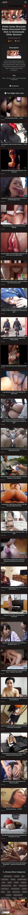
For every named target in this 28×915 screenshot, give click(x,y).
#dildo (14, 78)
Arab (9, 891)
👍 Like (10, 41)
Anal (23, 876)
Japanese (23, 882)
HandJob (24, 888)
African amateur (7, 876)
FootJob (16, 882)
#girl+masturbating (21, 78)
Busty (15, 885)
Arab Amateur (5, 879)
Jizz (7, 2)
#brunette (9, 78)
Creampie (8, 895)
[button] (25, 2)
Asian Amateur (5, 888)
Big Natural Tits (22, 885)
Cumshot (17, 876)
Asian (3, 882)
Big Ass (9, 882)
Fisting (2, 891)
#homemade (14, 79)
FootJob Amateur (15, 888)
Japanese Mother (18, 895)
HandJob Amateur (22, 879)
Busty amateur (16, 891)
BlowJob (13, 879)
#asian (4, 78)
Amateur (25, 891)
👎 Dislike (17, 41)
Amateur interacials (6, 885)
